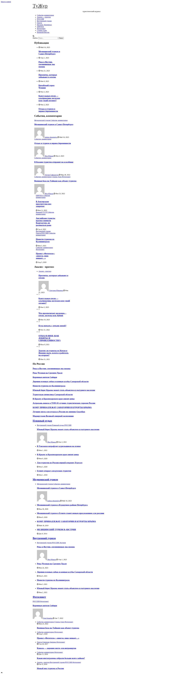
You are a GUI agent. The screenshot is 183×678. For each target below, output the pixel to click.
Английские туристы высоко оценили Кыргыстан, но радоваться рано (45, 221)
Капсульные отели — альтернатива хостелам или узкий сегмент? (49, 98)
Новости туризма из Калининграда (45, 240)
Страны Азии (42, 30)
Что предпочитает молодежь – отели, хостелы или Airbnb (52, 314)
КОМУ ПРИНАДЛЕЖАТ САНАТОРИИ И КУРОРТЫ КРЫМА (62, 407)
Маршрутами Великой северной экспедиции (53, 416)
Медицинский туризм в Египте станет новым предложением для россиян (70, 513)
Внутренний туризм (44, 21)
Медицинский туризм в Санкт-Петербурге (49, 52)
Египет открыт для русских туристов (54, 471)
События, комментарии (45, 15)
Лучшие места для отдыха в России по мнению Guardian (59, 412)
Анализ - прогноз (45, 271)
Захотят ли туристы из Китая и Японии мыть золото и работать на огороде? (54, 352)
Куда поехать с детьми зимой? (52, 326)
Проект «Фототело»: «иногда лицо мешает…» (45, 255)
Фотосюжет (41, 28)
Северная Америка (49, 642)
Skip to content (6, 2)
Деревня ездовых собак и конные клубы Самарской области (61, 381)
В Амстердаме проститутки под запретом (43, 203)
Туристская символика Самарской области (53, 394)
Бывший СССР (41, 212)
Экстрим (62, 543)
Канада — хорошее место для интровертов (56, 648)
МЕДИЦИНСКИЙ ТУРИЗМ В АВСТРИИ (56, 529)
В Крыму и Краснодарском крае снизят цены (54, 399)
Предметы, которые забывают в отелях (48, 76)
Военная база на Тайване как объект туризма (55, 181)
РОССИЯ (40, 19)
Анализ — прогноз (44, 17)
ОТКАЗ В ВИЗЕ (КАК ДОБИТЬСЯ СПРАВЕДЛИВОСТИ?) (49, 338)
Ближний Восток (43, 32)
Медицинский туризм (42, 120)
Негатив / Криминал (44, 25)
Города (39, 23)
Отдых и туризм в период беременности (48, 110)
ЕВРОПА (40, 27)
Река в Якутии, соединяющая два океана (47, 64)
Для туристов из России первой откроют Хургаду (59, 463)
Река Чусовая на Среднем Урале (47, 373)
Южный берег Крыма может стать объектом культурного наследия (64, 390)
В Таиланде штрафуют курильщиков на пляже (59, 446)
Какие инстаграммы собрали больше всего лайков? (61, 658)
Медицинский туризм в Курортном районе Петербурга (62, 505)
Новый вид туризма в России (50, 668)
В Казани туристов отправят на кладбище (53, 162)
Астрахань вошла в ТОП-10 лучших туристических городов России (64, 403)
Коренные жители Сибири (45, 377)
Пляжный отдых (42, 420)
